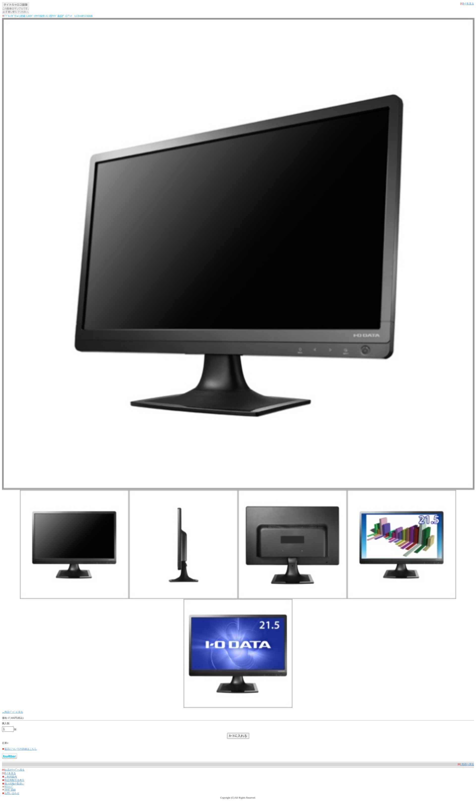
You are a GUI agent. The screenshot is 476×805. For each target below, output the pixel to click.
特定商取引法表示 (14, 780)
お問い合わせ (11, 793)
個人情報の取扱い (14, 783)
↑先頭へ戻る (467, 764)
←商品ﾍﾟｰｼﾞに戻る (12, 712)
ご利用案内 (10, 776)
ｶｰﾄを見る (468, 3)
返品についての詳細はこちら (20, 749)
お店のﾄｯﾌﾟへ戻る (15, 769)
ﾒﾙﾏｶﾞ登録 (10, 789)
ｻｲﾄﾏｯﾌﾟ (8, 786)
